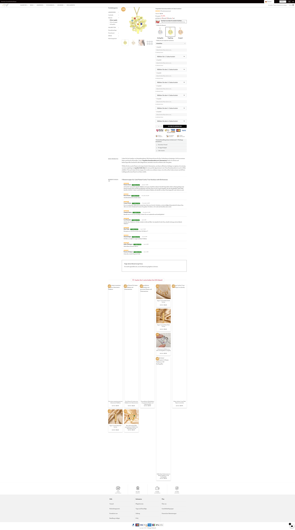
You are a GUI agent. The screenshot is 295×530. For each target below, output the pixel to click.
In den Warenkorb (175, 126)
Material (110, 18)
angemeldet (132, 266)
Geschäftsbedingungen (168, 508)
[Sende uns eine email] (293, 1)
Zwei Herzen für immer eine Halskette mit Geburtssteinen (131, 402)
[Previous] (124, 23)
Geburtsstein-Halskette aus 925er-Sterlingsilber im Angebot (163, 349)
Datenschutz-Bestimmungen (169, 513)
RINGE (110, 36)
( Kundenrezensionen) (165, 11)
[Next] (150, 23)
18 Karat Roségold (113, 22)
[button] (289, 1)
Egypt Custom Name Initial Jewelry (163, 301)
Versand (111, 504)
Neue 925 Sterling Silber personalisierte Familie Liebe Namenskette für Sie (131, 427)
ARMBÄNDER (112, 12)
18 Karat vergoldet (113, 20)
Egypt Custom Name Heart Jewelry (163, 325)
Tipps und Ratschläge (141, 508)
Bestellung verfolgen (114, 518)
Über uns (164, 504)
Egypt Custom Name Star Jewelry (115, 426)
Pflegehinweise (139, 504)
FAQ (137, 518)
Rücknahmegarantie (114, 508)
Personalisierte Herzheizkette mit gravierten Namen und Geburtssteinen (147, 403)
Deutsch (269, 1)
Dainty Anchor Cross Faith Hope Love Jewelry (179, 402)
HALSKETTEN (112, 27)
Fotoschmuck (111, 33)
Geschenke (110, 15)
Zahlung (138, 513)
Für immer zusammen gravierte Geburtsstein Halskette (115, 402)
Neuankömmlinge (112, 30)
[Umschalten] (118, 12)
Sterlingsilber (112, 24)
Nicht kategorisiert (112, 38)
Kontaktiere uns (113, 513)
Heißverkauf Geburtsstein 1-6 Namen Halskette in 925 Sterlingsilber (163, 475)
